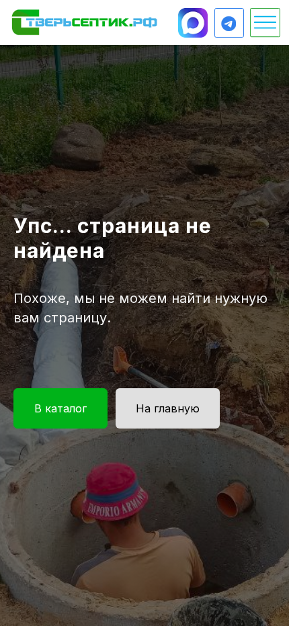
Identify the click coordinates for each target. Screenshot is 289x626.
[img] (85, 22)
